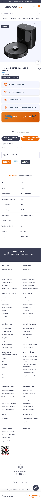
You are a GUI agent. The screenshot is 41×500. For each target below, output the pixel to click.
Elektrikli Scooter (5, 317)
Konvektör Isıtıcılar (27, 331)
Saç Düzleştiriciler (27, 298)
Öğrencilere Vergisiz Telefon (30, 418)
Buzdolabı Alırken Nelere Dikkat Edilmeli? (29, 365)
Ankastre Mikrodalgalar (29, 279)
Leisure (3, 374)
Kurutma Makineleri (6, 282)
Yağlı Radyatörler (27, 334)
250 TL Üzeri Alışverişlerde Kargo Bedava (20, 1)
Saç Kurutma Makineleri (29, 304)
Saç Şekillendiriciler (27, 313)
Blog (2, 444)
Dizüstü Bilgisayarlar (7, 307)
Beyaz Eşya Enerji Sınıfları (29, 369)
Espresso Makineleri (6, 400)
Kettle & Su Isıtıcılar (27, 406)
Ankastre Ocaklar (27, 276)
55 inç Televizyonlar (6, 341)
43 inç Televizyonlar (6, 338)
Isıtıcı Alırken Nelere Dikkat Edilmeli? (29, 360)
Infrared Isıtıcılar (26, 341)
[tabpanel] (20, 41)
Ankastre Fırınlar (26, 273)
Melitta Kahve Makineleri (8, 406)
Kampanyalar (26, 428)
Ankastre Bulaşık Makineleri (30, 288)
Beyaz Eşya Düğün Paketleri (9, 288)
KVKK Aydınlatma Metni (8, 434)
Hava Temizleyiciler (6, 298)
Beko (3, 72)
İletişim (3, 422)
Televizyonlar (5, 301)
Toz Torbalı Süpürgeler (28, 393)
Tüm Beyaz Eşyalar (6, 269)
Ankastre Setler (26, 269)
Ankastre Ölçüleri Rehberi (29, 379)
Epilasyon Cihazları (27, 301)
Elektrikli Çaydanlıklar (28, 409)
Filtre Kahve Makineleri (7, 393)
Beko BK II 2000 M (27, 347)
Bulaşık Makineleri (6, 276)
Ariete (3, 377)
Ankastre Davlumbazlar (29, 282)
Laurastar (4, 364)
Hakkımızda (4, 418)
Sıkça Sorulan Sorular (7, 441)
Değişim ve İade (5, 437)
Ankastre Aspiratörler (28, 285)
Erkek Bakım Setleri (27, 317)
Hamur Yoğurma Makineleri (30, 400)
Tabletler (3, 310)
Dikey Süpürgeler (27, 390)
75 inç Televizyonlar (6, 347)
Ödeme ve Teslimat (6, 428)
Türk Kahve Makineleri (7, 397)
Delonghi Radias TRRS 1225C (30, 344)
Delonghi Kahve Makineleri (8, 403)
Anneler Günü (26, 425)
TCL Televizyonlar (6, 331)
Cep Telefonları (5, 304)
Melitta (3, 368)
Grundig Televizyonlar (7, 334)
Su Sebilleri (4, 313)
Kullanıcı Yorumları (6, 425)
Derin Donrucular (6, 285)
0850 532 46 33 (20, 474)
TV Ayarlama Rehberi (28, 372)
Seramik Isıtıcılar (27, 338)
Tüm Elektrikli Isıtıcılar (28, 328)
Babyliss (3, 358)
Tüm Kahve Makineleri (7, 390)
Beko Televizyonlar (6, 328)
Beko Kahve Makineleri (7, 409)
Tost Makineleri (26, 403)
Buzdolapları (5, 273)
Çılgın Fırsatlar (26, 422)
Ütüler (24, 397)
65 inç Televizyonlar (6, 344)
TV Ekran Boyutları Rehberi (29, 356)
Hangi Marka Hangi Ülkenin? (30, 376)
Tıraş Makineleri (26, 307)
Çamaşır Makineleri (6, 279)
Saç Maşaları (26, 310)
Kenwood (4, 371)
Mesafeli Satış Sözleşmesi (8, 431)
